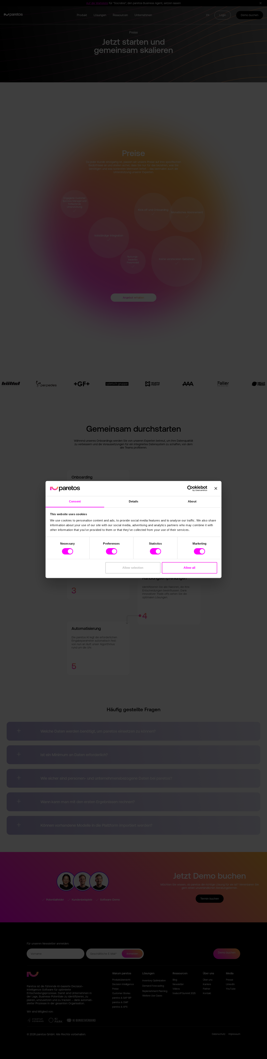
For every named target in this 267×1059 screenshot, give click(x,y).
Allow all (189, 567)
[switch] (111, 551)
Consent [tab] (75, 501)
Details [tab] (133, 501)
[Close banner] (215, 488)
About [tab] (192, 501)
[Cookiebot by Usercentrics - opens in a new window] (190, 488)
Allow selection (132, 567)
